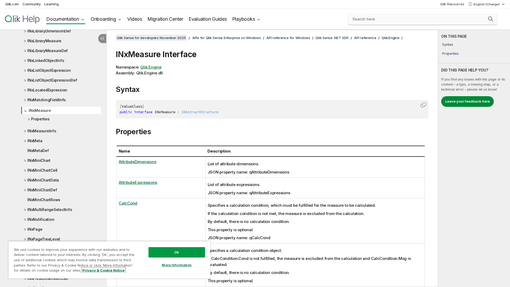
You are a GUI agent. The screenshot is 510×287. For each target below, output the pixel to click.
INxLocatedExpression (47, 90)
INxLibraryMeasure (44, 41)
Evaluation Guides (208, 19)
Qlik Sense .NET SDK (332, 38)
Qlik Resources (452, 4)
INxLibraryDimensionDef (49, 31)
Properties (40, 119)
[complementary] (474, 158)
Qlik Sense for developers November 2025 (151, 38)
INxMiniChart (38, 160)
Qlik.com (12, 4)
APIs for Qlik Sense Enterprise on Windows (226, 38)
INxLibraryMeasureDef (47, 50)
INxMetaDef (38, 150)
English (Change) (487, 4)
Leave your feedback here (467, 101)
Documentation (62, 19)
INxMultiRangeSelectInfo (49, 209)
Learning (51, 4)
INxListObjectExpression (49, 70)
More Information (177, 265)
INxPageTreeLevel (43, 239)
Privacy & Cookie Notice (103, 270)
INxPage (34, 229)
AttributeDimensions (137, 161)
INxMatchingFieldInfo (46, 100)
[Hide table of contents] (102, 38)
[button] (491, 19)
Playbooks (243, 19)
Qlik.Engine (390, 38)
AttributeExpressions (138, 182)
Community (32, 4)
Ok (176, 252)
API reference (365, 38)
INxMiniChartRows (43, 199)
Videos (134, 19)
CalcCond (128, 203)
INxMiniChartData (43, 180)
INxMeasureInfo (41, 131)
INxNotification (40, 219)
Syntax (447, 44)
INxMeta (34, 140)
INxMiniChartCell (42, 170)
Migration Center (165, 19)
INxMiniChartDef (42, 190)
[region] (109, 259)
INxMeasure (40, 110)
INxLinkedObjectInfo (45, 60)
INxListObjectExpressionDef (52, 80)
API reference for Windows (288, 38)
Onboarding (103, 19)
